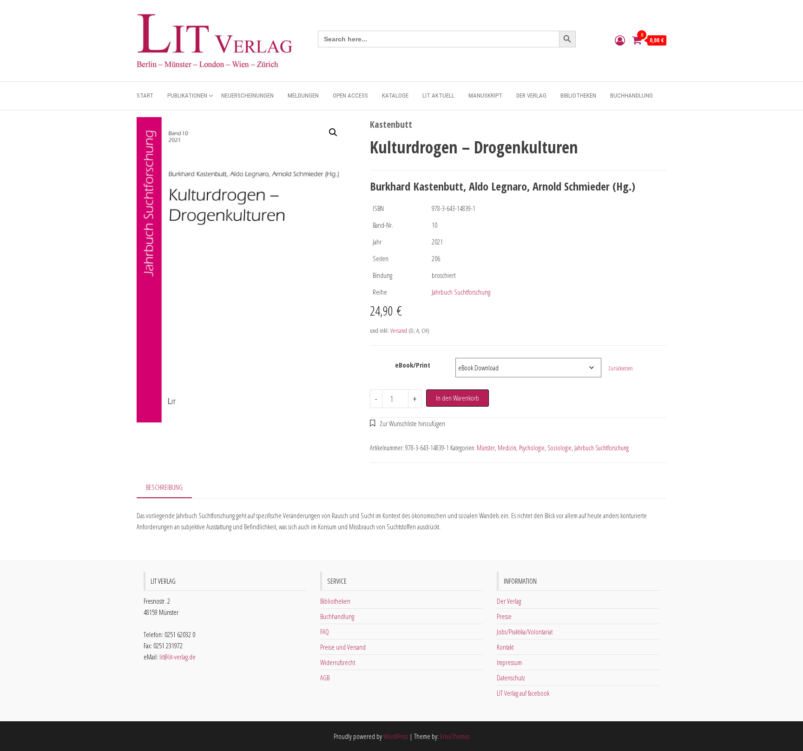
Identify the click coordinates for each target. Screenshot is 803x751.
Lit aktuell (438, 95)
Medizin (507, 447)
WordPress (395, 736)
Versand (398, 330)
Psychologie (532, 447)
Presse (504, 616)
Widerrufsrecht (337, 662)
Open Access (350, 95)
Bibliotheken (578, 95)
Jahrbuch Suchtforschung (461, 291)
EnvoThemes (455, 736)
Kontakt (505, 647)
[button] (333, 132)
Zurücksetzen (620, 368)
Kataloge (395, 95)
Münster (486, 447)
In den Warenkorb (457, 397)
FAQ (324, 631)
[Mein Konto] (620, 40)
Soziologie (559, 447)
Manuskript (485, 95)
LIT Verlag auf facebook (523, 693)
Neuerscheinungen (247, 95)
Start (145, 95)
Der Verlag (531, 95)
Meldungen (303, 95)
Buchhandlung (631, 95)
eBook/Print (412, 364)
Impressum (509, 662)
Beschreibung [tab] (164, 487)
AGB (324, 677)
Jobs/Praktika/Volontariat (525, 631)
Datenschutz (511, 677)
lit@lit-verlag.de (177, 656)
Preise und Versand (343, 647)
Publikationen (187, 95)
